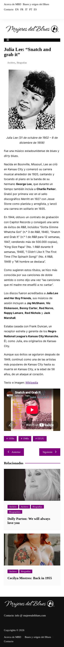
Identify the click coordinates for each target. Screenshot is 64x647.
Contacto (8, 9)
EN (17, 9)
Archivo (11, 62)
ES (35, 9)
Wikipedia (31, 382)
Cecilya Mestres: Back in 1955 (30, 578)
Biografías (22, 62)
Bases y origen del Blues (36, 4)
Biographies (14, 512)
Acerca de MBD (12, 4)
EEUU (41, 438)
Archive (13, 506)
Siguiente (48, 452)
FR (21, 9)
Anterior (16, 452)
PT (30, 9)
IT (26, 9)
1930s (11, 438)
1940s (26, 438)
